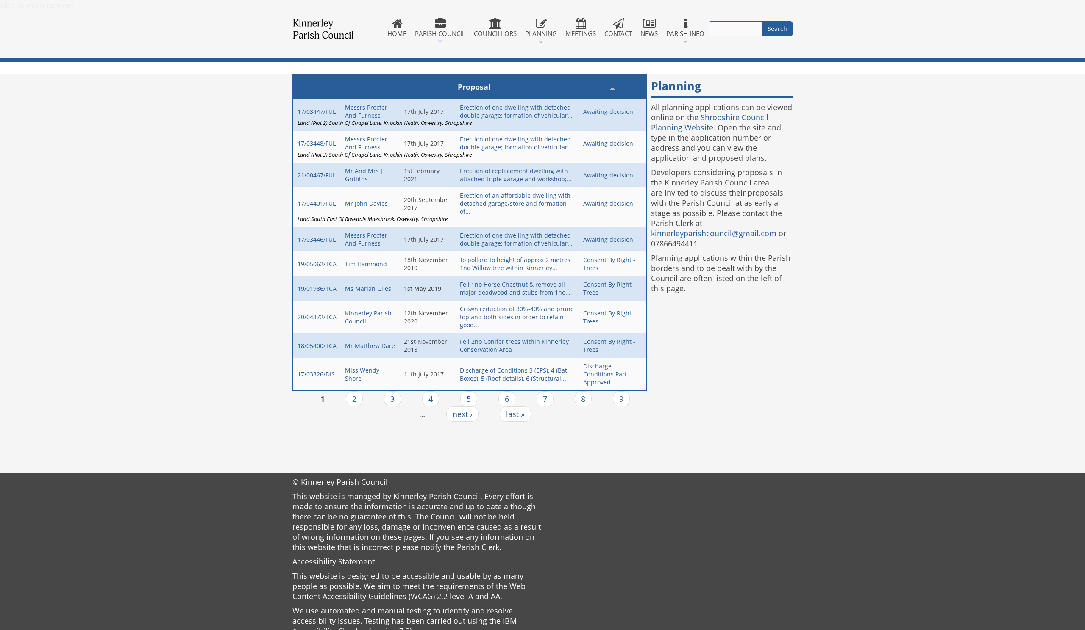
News (649, 33)
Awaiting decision (608, 112)
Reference (314, 87)
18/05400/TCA (317, 346)
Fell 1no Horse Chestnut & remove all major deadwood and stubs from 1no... (515, 288)
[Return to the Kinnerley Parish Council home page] (337, 28)
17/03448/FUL (317, 143)
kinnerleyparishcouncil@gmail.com (713, 233)
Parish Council (440, 33)
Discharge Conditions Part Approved (605, 374)
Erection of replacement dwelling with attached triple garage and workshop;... (516, 175)
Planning (541, 33)
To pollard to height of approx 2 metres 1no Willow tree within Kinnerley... (515, 264)
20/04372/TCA (317, 317)
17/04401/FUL (317, 203)
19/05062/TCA (317, 264)
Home (396, 33)
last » (515, 414)
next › (462, 414)
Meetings (580, 33)
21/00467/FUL (317, 175)
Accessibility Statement (333, 561)
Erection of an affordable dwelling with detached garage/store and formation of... (515, 203)
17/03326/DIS (316, 374)
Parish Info (685, 33)
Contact (618, 33)
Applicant (361, 87)
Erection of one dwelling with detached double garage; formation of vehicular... (516, 111)
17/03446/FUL (317, 239)
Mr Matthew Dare (370, 346)
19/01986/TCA (317, 289)
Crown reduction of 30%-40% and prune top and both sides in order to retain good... (517, 317)
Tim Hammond (366, 264)
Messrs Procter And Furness (366, 111)
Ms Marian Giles (368, 289)
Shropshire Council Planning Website (709, 122)
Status (593, 87)
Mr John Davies (366, 203)
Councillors (495, 33)
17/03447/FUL (317, 112)
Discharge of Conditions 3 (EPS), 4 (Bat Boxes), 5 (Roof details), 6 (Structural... (513, 374)
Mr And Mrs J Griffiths (363, 175)
